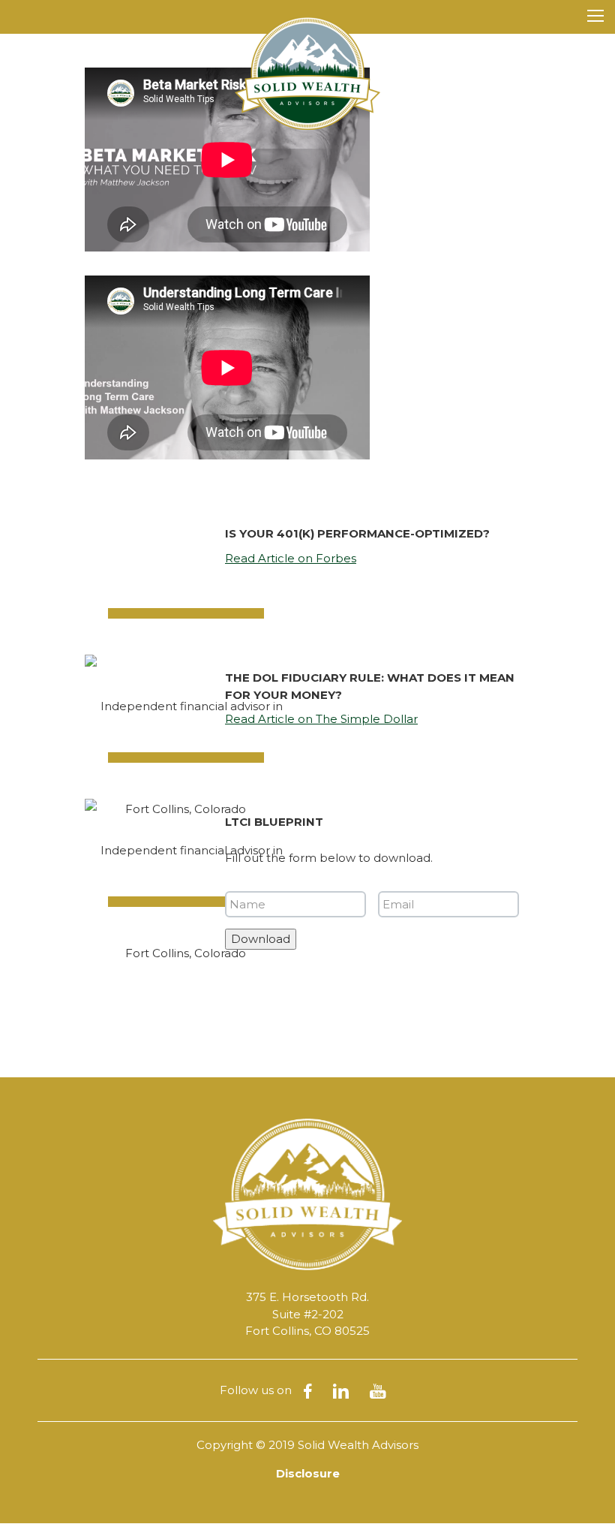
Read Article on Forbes (290, 558)
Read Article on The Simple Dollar (321, 719)
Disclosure (308, 1473)
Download (260, 939)
